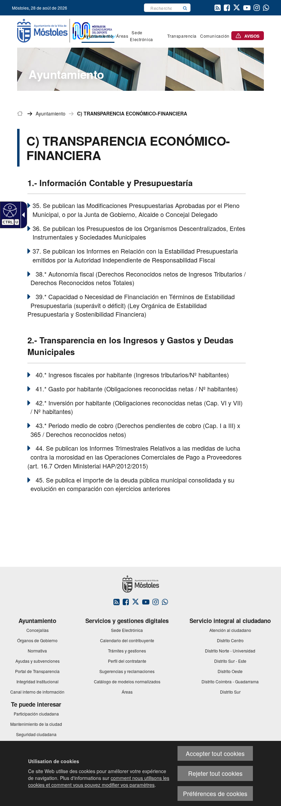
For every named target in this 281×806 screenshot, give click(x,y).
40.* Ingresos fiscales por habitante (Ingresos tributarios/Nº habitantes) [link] (132, 374)
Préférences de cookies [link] (215, 793)
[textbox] (162, 7)
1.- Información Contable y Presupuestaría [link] (110, 182)
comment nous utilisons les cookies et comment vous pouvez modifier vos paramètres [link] (98, 781)
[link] (9, 210)
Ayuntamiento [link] (50, 113)
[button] (185, 7)
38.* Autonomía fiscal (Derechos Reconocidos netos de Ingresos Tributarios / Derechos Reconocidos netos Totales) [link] (138, 278)
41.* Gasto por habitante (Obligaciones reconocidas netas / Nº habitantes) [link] (137, 388)
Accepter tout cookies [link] (215, 753)
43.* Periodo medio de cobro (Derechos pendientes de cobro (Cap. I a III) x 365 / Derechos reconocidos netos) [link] (135, 430)
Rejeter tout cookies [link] (215, 773)
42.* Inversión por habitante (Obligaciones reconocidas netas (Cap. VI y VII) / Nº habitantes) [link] (136, 407)
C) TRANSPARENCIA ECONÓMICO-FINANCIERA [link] (132, 113)
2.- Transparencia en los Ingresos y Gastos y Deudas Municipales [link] (130, 345)
